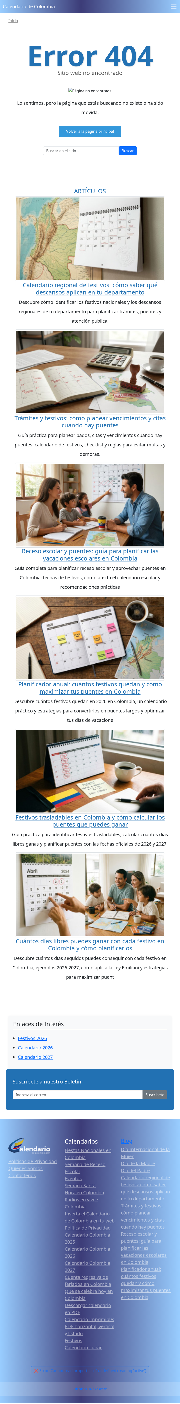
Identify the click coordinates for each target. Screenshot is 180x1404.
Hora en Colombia (84, 1192)
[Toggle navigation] (173, 6)
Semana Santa (80, 1185)
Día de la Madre (138, 1163)
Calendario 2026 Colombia (90, 1389)
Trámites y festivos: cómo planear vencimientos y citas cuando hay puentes (90, 421)
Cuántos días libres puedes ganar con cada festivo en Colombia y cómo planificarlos (90, 944)
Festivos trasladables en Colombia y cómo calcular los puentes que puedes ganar (90, 820)
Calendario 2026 (35, 1047)
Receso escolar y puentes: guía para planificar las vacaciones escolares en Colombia (90, 554)
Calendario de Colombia (29, 6)
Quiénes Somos (25, 1168)
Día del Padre (135, 1170)
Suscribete (155, 1094)
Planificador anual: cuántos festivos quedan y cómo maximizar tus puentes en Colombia (90, 687)
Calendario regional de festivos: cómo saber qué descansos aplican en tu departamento (90, 288)
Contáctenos (22, 1175)
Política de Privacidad (88, 1228)
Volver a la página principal (90, 131)
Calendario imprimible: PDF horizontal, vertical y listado (89, 1326)
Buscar (128, 150)
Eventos (73, 1178)
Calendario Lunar (83, 1347)
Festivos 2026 (32, 1038)
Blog (126, 1141)
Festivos (73, 1340)
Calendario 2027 (35, 1057)
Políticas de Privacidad (32, 1161)
